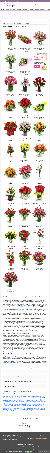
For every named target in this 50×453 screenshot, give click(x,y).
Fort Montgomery (15, 410)
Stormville (21, 399)
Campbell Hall (6, 405)
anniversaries (44, 308)
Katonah (38, 401)
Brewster (12, 401)
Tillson (38, 408)
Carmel (41, 400)
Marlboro (34, 396)
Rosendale (25, 409)
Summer (7, 9)
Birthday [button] (19, 9)
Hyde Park (26, 399)
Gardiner (27, 408)
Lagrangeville (14, 395)
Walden (34, 401)
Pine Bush (30, 401)
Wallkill (16, 401)
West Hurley (19, 408)
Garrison (11, 405)
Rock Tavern (14, 408)
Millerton (19, 407)
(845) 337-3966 (6, 438)
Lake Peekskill (25, 407)
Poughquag (29, 396)
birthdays (19, 309)
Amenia (9, 408)
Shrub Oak (40, 405)
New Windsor (27, 400)
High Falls (42, 408)
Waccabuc (28, 410)
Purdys (11, 409)
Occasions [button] (12, 9)
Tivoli (24, 408)
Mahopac (33, 400)
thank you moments (24, 340)
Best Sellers (9, 26)
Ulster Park (16, 405)
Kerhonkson (29, 404)
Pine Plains (30, 407)
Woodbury (24, 403)
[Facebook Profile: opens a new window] (41, 435)
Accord (24, 405)
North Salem (35, 404)
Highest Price (16, 26)
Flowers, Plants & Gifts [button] (40, 9)
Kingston (14, 400)
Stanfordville (41, 407)
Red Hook (19, 403)
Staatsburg (37, 397)
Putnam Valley (35, 403)
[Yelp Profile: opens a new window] (46, 435)
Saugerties (20, 401)
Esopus (16, 397)
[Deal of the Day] (39, 62)
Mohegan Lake (41, 403)
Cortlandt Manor (6, 401)
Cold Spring (23, 404)
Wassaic (5, 400)
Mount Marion (22, 410)
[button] (46, 447)
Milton (20, 397)
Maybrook (5, 407)
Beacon (41, 395)
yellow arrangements (28, 305)
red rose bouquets (10, 305)
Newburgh (9, 400)
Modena (5, 410)
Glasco (32, 410)
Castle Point (36, 399)
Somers (9, 404)
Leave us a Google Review (41, 438)
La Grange (20, 395)
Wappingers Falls (6, 396)
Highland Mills (6, 403)
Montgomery (43, 401)
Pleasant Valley (26, 395)
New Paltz (25, 401)
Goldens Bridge (33, 408)
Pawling (12, 396)
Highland (41, 399)
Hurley (20, 405)
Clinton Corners (6, 397)
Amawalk (16, 409)
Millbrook (20, 396)
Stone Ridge (34, 405)
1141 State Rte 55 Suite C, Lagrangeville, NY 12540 (13, 436)
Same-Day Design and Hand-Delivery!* (10, 1)
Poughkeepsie (33, 395)
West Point (14, 404)
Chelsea (24, 396)
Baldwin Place (42, 409)
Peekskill (37, 400)
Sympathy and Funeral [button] (28, 9)
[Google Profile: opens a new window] (44, 435)
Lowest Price (23, 26)
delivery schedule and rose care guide (13, 362)
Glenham (31, 399)
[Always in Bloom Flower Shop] (8, 5)
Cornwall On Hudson (12, 407)
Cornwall (19, 404)
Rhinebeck (28, 403)
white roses (23, 306)
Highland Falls (41, 404)
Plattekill (5, 399)
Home (2, 17)
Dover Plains (16, 399)
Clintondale (32, 397)
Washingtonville (13, 403)
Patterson (5, 404)
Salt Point (12, 397)
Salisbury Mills (6, 409)
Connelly (9, 410)
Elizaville (5, 408)
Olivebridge (20, 409)
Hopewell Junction (26, 397)
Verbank (38, 395)
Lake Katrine (28, 405)
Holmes (38, 396)
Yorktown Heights (20, 400)
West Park (42, 397)
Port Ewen (36, 407)
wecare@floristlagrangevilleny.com (10, 439)
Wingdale (42, 396)
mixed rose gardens (11, 325)
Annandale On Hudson (33, 409)
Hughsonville (10, 399)
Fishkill (16, 396)
